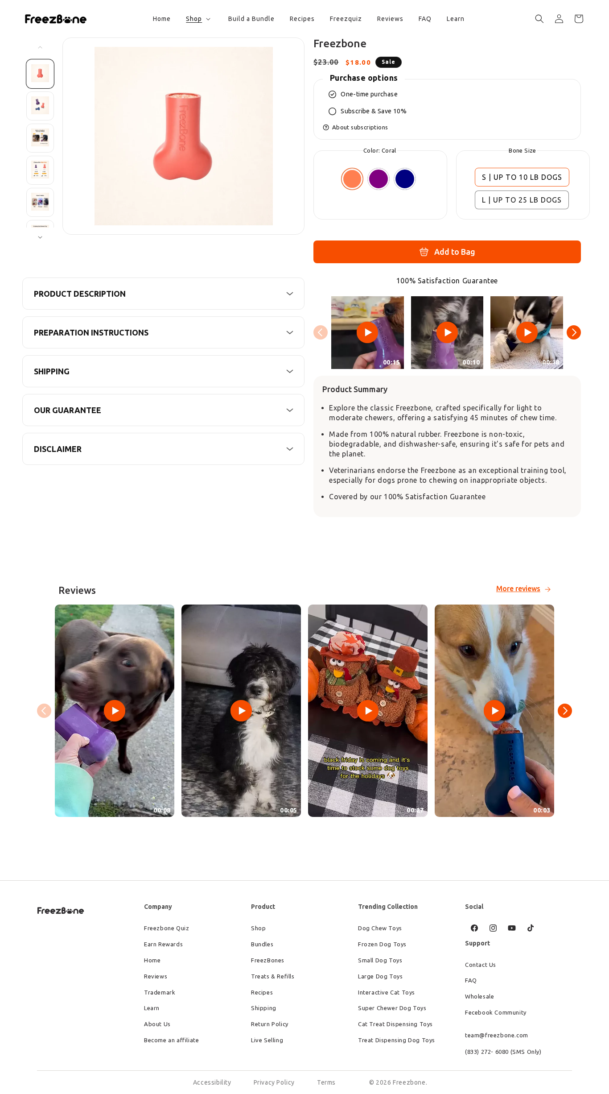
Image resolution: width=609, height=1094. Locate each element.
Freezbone (409, 1082)
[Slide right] (40, 237)
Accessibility (212, 1082)
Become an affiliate (171, 1040)
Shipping (263, 1008)
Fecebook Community (496, 1012)
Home (152, 960)
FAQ (471, 980)
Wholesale (479, 996)
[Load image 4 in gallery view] (40, 170)
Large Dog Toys (380, 976)
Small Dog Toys (380, 960)
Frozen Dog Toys (382, 944)
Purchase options (364, 77)
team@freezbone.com (496, 1035)
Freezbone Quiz (166, 928)
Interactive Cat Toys (386, 992)
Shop (258, 928)
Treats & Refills (273, 976)
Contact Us (480, 964)
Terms (326, 1082)
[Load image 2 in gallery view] (40, 105)
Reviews (155, 976)
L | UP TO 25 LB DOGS (522, 200)
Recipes (262, 992)
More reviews (518, 588)
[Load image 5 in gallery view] (40, 202)
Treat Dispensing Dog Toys (396, 1040)
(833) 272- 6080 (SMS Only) (503, 1051)
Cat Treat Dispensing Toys (395, 1024)
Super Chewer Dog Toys (392, 1008)
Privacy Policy (274, 1082)
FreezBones (267, 960)
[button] (197, 18)
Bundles (262, 944)
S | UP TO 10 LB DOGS (522, 177)
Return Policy (269, 1024)
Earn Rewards (163, 944)
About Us (157, 1024)
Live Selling (267, 1040)
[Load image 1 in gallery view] (40, 73)
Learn (152, 1008)
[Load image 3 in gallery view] (40, 138)
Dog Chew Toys (380, 928)
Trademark (159, 992)
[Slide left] (40, 47)
